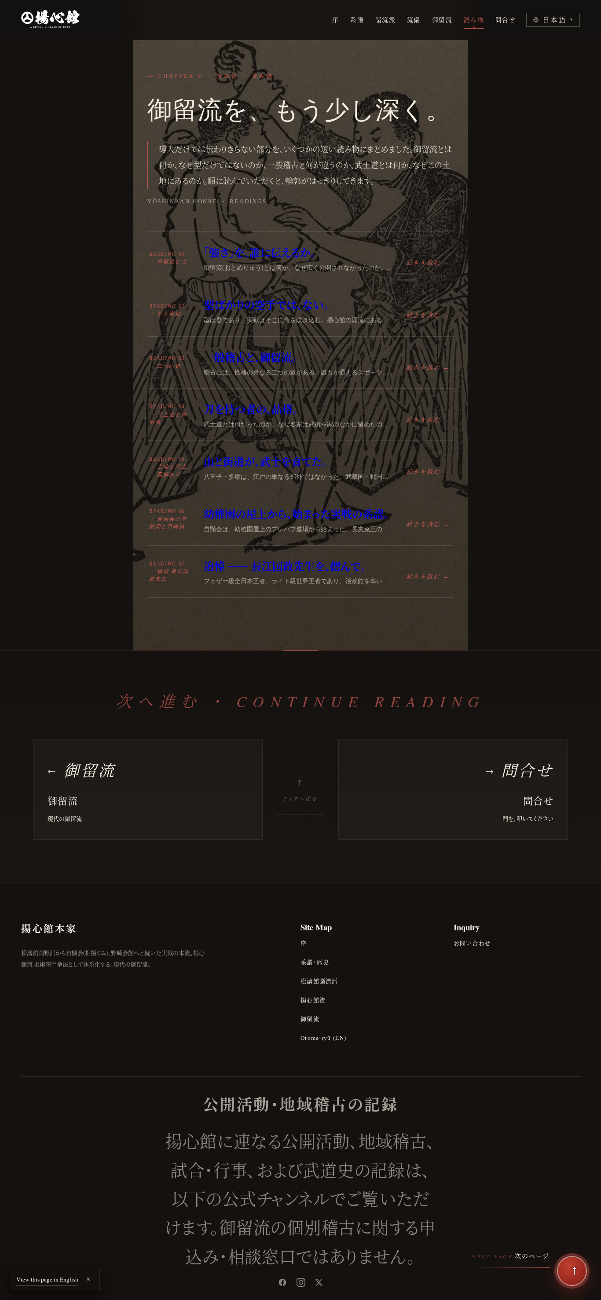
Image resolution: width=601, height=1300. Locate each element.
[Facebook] (282, 1282)
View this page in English (47, 1279)
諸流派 (385, 20)
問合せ (505, 20)
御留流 (442, 20)
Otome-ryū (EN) (323, 1038)
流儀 (414, 20)
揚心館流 (313, 1000)
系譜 (357, 20)
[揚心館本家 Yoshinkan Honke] (50, 20)
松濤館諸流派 (319, 981)
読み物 (474, 20)
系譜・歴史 (315, 962)
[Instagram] (301, 1282)
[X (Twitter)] (319, 1282)
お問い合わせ (472, 943)
